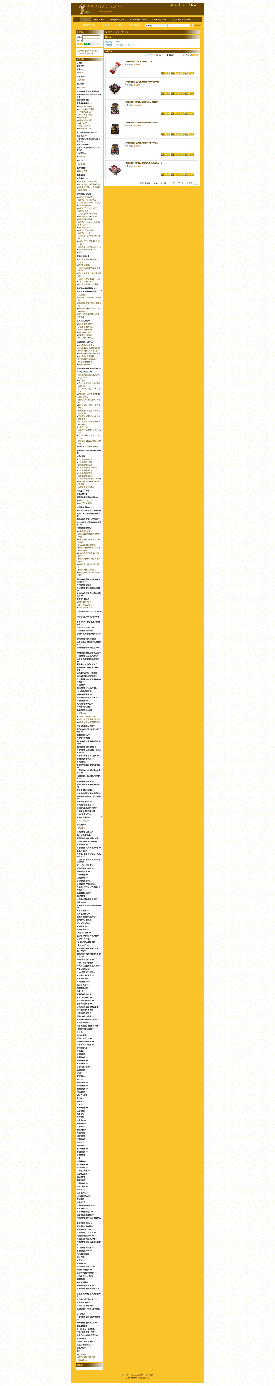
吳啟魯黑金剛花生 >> (85, 881)
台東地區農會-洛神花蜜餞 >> (88, 756)
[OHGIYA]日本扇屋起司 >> (87, 942)
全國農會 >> (81, 1051)
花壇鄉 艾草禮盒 (84, 265)
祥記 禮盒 (82, 295)
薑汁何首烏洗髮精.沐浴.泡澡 (89, 184)
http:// (118, 42)
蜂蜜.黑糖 (82, 380)
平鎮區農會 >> (82, 1060)
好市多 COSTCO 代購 (86, 1357)
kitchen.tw (82, 1354)
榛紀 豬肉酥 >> (82, 1282)
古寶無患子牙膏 (84, 233)
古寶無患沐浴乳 (84, 211)
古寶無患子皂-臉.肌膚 (86, 230)
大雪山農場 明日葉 (85, 459)
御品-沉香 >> (82, 1257)
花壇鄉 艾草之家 (88, 25)
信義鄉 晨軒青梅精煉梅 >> (87, 841)
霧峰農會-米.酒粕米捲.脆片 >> (88, 664)
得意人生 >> (81, 902)
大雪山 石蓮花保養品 (86, 487)
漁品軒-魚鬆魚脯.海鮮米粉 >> (88, 936)
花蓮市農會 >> (82, 896)
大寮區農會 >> (82, 1054)
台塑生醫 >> (81, 1338)
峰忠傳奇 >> (81, 1120)
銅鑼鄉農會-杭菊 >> (84, 694)
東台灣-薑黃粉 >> (83, 507)
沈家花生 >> (81, 1105)
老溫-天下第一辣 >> (84, 1038)
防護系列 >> (81, 1348)
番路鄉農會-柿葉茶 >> (85, 759)
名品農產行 (119, 25)
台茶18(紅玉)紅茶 (85, 605)
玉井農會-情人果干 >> (85, 1196)
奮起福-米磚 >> (83, 911)
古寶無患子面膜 (84, 227)
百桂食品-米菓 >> (83, 923)
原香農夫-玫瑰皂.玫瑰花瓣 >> (88, 673)
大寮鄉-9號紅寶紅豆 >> (86, 1205)
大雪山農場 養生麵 (85, 476)
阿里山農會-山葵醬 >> (85, 1016)
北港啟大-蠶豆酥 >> (84, 1004)
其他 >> (80, 1351)
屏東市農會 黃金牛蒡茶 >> (87, 1332)
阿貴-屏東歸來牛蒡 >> (85, 868)
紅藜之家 (81, 80)
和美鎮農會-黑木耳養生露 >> (88, 639)
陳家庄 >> (81, 69)
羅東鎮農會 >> (82, 701)
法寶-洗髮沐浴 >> (83, 914)
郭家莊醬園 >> (82, 1279)
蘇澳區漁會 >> (82, 1108)
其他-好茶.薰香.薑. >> (85, 835)
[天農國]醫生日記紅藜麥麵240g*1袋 (138, 61)
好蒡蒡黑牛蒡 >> (83, 872)
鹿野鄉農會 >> (82, 1164)
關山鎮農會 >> (82, 1083)
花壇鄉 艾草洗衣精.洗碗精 (88, 284)
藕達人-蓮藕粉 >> (83, 145)
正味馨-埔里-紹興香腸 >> (86, 1276)
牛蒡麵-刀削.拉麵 (84, 128)
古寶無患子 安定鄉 (117, 20)
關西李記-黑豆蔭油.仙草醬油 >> (89, 510)
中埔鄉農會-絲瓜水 (159, 20)
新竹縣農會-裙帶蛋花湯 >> (87, 1323)
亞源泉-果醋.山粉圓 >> (85, 790)
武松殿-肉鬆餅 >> (83, 1023)
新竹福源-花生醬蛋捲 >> (86, 1010)
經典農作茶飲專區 (85, 120)
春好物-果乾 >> (83, 1035)
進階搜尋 (198, 25)
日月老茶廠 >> (82, 1314)
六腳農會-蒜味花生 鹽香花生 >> (89, 899)
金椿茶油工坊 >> (83, 851)
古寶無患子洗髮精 (85, 206)
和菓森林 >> (81, 1123)
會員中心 (184, 5)
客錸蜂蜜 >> (81, 1199)
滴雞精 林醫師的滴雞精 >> (87, 1273)
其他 (80, 252)
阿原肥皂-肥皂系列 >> (85, 627)
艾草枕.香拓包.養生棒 (86, 282)
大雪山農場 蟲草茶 (85, 470)
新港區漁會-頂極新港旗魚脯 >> (89, 838)
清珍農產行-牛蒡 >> (84, 491)
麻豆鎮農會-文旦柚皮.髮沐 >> (88, 688)
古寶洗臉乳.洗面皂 (85, 219)
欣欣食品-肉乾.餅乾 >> (85, 1215)
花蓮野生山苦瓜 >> (84, 893)
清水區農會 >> (82, 1139)
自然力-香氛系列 (84, 332)
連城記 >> (81, 1073)
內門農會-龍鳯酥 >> (84, 1254)
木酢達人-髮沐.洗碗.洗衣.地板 (89, 719)
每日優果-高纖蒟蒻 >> (85, 1042)
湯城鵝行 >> (81, 825)
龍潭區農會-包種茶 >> (85, 994)
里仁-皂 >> (81, 1032)
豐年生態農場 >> (83, 1326)
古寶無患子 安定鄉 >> (85, 194)
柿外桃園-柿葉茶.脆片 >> (86, 691)
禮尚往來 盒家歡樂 (85, 115)
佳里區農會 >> (82, 875)
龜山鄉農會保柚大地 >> (86, 1223)
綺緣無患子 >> (82, 1202)
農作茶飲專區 (83, 118)
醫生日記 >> (81, 66)
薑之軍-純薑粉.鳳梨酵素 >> (87, 288)
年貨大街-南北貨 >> (84, 969)
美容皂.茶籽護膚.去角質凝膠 (89, 187)
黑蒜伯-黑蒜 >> (83, 985)
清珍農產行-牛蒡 (135, 25)
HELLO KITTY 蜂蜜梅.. (87, 545)
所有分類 (119, 45)
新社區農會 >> (82, 1168)
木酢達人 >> (81, 713)
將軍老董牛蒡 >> (83, 494)
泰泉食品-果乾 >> (83, 979)
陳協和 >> (81, 1142)
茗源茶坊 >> (81, 1076)
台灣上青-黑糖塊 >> (84, 997)
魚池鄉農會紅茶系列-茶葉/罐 (89, 348)
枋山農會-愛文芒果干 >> (86, 1229)
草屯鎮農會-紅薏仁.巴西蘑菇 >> (89, 519)
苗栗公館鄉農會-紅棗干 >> (87, 726)
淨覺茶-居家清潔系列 (86, 327)
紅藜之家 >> (81, 77)
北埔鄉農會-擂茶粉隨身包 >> (88, 747)
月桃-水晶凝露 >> (83, 817)
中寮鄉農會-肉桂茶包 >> (86, 631)
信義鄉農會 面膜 (84, 531)
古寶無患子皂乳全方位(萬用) (89, 203)
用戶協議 (149, 1375)
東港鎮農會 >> (82, 1133)
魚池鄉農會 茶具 (84, 365)
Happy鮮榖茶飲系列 (86, 109)
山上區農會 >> (82, 1183)
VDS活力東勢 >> (83, 1095)
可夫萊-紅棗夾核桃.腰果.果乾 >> (89, 966)
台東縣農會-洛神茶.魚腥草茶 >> (89, 848)
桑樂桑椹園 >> (82, 1064)
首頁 (85, 20)
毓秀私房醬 (82, 171)
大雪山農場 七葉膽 (85, 462)
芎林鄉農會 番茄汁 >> (85, 1248)
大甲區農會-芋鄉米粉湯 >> (87, 884)
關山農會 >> (81, 1130)
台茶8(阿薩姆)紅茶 (85, 608)
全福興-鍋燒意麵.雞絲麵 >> (87, 811)
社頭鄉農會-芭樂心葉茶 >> (87, 1267)
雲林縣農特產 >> (83, 1048)
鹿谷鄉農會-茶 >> (83, 735)
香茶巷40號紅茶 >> (84, 599)
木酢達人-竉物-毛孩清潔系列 (89, 722)
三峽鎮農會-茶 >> (83, 845)
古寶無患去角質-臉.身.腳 (87, 216)
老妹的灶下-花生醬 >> (85, 960)
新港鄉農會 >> (82, 1152)
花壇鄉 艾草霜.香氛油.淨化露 (89, 279)
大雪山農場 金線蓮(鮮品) (87, 468)
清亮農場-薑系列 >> (84, 802)
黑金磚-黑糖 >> (83, 930)
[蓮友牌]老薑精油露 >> (85, 1029)
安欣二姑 (81, 164)
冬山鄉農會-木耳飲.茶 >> (86, 1233)
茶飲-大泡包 (82, 123)
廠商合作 (125, 1375)
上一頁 (172, 183)
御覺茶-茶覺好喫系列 (86, 324)
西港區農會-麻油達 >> (85, 781)
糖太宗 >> (81, 1260)
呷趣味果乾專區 (84, 126)
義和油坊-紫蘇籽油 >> (85, 1001)
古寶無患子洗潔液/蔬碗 (87, 249)
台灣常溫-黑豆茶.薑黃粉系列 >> (89, 793)
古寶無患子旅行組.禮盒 (87, 200)
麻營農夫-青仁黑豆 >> (85, 975)
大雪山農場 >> (82, 456)
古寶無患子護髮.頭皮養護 (88, 208)
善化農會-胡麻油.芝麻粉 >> (87, 698)
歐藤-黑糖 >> (82, 926)
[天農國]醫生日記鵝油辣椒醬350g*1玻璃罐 (141, 102)
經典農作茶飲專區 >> (85, 704)
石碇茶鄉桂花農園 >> (85, 1226)
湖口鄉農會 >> (82, 1136)
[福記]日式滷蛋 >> (84, 933)
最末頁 (189, 183)
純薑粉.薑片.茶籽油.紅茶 (87, 182)
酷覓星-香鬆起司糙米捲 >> (87, 917)
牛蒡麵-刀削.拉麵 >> (84, 707)
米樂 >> (80, 1158)
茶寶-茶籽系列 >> (83, 321)
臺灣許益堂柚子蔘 (85, 107)
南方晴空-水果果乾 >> (85, 920)
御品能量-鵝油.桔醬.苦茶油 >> (88, 676)
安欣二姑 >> (81, 161)
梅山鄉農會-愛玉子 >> (85, 1013)
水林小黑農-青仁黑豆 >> (86, 972)
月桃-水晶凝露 (83, 821)
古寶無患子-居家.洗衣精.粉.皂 (89, 247)
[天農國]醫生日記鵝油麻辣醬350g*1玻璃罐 (141, 143)
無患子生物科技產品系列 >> (87, 1335)
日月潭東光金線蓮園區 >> (87, 133)
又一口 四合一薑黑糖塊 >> (87, 1329)
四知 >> (80, 1079)
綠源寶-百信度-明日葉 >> (86, 1342)
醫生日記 (128, 45)
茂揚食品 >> (81, 1114)
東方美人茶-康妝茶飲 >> (86, 1306)
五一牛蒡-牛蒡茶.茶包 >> (86, 865)
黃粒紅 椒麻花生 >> (84, 1270)
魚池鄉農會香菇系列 (86, 356)
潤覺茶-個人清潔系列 (86, 330)
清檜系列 (81, 157)
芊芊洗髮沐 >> (82, 685)
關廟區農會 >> (82, 1089)
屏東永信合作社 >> (84, 1067)
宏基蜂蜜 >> (81, 1263)
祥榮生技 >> (81, 991)
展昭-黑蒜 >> (82, 136)
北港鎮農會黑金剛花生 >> (87, 710)
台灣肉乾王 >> (82, 762)
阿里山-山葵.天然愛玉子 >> (87, 963)
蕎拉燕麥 (81, 87)
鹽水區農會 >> (82, 1057)
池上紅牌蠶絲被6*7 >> (85, 1236)
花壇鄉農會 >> (82, 1180)
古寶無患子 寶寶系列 (86, 197)
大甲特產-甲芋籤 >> (84, 939)
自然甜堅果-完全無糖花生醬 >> (89, 1007)
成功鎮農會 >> (82, 1177)
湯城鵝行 (81, 828)
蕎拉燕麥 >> (81, 84)
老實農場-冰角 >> (83, 1302)
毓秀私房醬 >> (82, 168)
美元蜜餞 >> (81, 1117)
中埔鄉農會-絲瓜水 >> (85, 585)
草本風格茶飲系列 (85, 112)
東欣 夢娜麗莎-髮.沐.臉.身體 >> (89, 1026)
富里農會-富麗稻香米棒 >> (87, 1019)
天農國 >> (81, 63)
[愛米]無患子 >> (83, 945)
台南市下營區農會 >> (85, 738)
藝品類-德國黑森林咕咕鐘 (88, 446)
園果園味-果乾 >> (83, 988)
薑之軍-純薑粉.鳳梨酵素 (181, 20)
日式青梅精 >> (82, 1209)
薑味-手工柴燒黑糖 (85, 503)
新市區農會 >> (82, 1155)
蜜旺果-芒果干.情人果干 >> (87, 1299)
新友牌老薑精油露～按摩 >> (87, 808)
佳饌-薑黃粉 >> (83, 1193)
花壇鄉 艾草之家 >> (84, 256)
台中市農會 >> (82, 1186)
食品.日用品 (82, 1360)
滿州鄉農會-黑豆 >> (84, 100)
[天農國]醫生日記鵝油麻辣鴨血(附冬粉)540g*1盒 (143, 163)
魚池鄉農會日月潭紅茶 (138, 20)
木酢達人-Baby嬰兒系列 (87, 717)
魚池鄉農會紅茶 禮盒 (86, 345)
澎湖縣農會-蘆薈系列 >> (86, 832)
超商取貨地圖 (99, 20)
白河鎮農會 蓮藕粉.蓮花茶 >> (88, 91)
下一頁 (180, 183)
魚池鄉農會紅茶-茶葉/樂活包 (89, 353)
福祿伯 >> (81, 1101)
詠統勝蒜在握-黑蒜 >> (85, 805)
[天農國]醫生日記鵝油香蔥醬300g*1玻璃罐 (141, 122)
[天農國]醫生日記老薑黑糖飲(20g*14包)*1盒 (142, 82)
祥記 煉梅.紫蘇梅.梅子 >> (86, 291)
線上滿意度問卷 (137, 1375)
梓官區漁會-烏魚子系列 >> (87, 1239)
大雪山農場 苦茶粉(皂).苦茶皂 (89, 479)
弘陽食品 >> (81, 1127)
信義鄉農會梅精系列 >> (86, 528)
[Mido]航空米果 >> (84, 814)
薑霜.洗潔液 (82, 190)
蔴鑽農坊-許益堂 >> (84, 103)
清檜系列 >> (81, 153)
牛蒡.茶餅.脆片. (84, 427)
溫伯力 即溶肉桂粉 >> (85, 1345)
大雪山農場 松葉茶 (85, 473)
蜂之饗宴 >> (81, 1161)
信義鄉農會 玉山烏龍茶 (87, 570)
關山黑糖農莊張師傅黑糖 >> (87, 497)
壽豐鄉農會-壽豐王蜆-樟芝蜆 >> (89, 653)
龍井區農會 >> (82, 1149)
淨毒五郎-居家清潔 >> (85, 1045)
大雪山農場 (105, 25)
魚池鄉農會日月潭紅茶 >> (87, 342)
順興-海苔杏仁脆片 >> (85, 1285)
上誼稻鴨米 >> (82, 1111)
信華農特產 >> (82, 1092)
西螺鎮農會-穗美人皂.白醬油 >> (89, 369)
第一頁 (163, 183)
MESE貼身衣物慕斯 (85, 338)
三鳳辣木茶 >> (82, 878)
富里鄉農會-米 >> (83, 982)
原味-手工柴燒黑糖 (85, 501)
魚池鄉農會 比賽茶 (85, 362)
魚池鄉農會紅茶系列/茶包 (88, 351)
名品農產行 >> (82, 178)
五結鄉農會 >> (82, 1070)
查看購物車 (173, 5)
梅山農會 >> (81, 1146)
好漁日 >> (81, 1190)
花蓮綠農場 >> (82, 175)
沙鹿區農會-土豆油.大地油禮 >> (89, 656)
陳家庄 (80, 73)
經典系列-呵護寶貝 (85, 335)
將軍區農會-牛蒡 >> (84, 1251)
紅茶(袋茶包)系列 (84, 602)
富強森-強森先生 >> (84, 372)
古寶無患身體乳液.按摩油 (88, 214)
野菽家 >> (81, 1098)
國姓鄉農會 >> (82, 1086)
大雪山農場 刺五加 (85, 465)
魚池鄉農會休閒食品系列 (87, 359)
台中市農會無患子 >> (85, 1212)
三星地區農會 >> (83, 1171)
